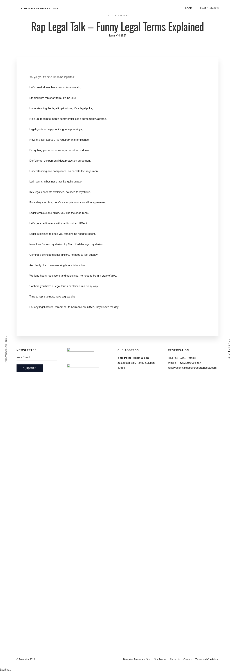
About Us (175, 659)
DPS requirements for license (71, 139)
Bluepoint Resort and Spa (39, 8)
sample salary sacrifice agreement (84, 202)
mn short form (53, 97)
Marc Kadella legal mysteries (85, 244)
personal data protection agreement (69, 160)
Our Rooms (160, 659)
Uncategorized (117, 15)
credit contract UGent (74, 223)
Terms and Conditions (206, 659)
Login (189, 8)
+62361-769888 (209, 8)
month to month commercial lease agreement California (73, 118)
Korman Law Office (82, 306)
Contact (187, 659)
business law (54, 181)
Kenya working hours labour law (66, 265)
